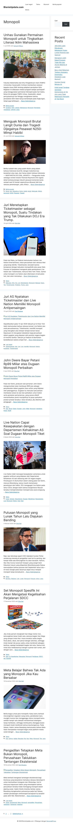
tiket (22, 501)
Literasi (17, 107)
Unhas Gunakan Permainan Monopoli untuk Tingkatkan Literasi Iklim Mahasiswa (23, 38)
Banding (8, 578)
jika (25, 738)
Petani (5, 410)
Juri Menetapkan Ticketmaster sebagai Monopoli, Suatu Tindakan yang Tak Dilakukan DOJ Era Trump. (24, 212)
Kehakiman (31, 499)
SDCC (41, 656)
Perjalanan (35, 656)
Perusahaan (38, 802)
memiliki (26, 346)
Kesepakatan (39, 499)
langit (29, 191)
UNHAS (13, 109)
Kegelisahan (14, 656)
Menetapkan (24, 283)
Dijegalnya (16, 191)
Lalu (18, 578)
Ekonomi (46, 4)
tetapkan (19, 804)
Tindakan (17, 285)
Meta (31, 738)
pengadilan (31, 802)
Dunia (21, 191)
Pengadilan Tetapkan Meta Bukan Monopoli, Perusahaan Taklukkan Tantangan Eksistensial (23, 755)
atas (7, 408)
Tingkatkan (7, 109)
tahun (37, 578)
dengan (12, 499)
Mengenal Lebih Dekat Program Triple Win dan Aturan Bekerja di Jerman (61, 62)
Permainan (37, 107)
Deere (14, 408)
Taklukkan (7, 804)
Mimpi (40, 191)
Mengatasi (22, 656)
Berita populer (57, 4)
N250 (11, 193)
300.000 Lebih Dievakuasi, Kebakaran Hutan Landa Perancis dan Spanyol (62, 50)
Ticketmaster (10, 285)
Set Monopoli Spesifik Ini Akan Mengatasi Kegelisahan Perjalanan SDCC (25, 594)
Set (5, 658)
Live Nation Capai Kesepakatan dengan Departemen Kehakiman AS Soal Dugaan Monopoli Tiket (24, 428)
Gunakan (8, 107)
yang (27, 285)
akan (7, 656)
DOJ (13, 283)
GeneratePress (51, 821)
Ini (10, 656)
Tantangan (13, 804)
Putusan (33, 578)
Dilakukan (8, 283)
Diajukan (13, 578)
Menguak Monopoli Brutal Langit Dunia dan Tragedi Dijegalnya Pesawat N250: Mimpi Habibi (23, 126)
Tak (5, 285)
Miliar (27, 408)
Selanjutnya (18, 814)
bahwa (11, 738)
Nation (38, 346)
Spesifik (8, 658)
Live (22, 346)
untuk (17, 109)
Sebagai (37, 283)
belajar (15, 738)
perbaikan (39, 408)
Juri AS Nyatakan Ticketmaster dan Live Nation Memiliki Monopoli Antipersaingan (22, 302)
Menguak (34, 191)
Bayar (10, 408)
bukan (7, 802)
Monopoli (30, 107)
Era (16, 283)
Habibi (25, 191)
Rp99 (9, 410)
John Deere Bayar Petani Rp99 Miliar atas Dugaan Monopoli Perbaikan (22, 364)
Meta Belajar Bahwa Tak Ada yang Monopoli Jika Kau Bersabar (25, 673)
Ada (7, 738)
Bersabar (20, 738)
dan (11, 191)
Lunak (22, 578)
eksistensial (13, 802)
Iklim (13, 107)
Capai (7, 499)
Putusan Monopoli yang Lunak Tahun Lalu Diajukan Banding (23, 516)
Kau (28, 738)
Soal (19, 501)
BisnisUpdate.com (14, 7)
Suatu (42, 283)
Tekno (38, 4)
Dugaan (19, 408)
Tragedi (22, 193)
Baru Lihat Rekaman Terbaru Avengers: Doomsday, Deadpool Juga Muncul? (62, 74)
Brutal (7, 191)
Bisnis (27, 10)
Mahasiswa (23, 107)
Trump (23, 285)
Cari (56, 21)
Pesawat (16, 193)
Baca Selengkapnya (28, 101)
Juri (19, 283)
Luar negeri (29, 4)
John (23, 408)
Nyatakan (6, 348)
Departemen (18, 499)
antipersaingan (10, 346)
